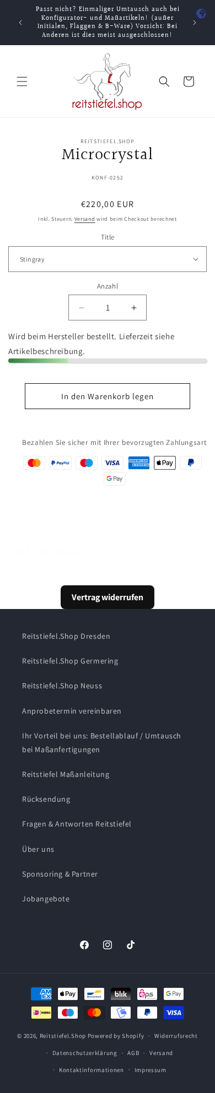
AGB (133, 1053)
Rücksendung (46, 799)
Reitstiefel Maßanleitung (65, 774)
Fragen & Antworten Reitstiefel (77, 824)
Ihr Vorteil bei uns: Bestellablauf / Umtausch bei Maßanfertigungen (101, 742)
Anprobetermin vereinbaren (72, 711)
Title (108, 237)
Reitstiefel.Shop (63, 1036)
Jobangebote (46, 899)
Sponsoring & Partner (60, 874)
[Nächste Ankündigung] (194, 22)
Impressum (150, 1070)
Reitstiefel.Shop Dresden (66, 636)
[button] (22, 81)
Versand (84, 218)
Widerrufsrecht (176, 1036)
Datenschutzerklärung (84, 1053)
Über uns (38, 849)
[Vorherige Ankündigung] (20, 22)
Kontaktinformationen (91, 1070)
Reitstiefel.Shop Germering (70, 661)
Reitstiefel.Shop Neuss (62, 685)
